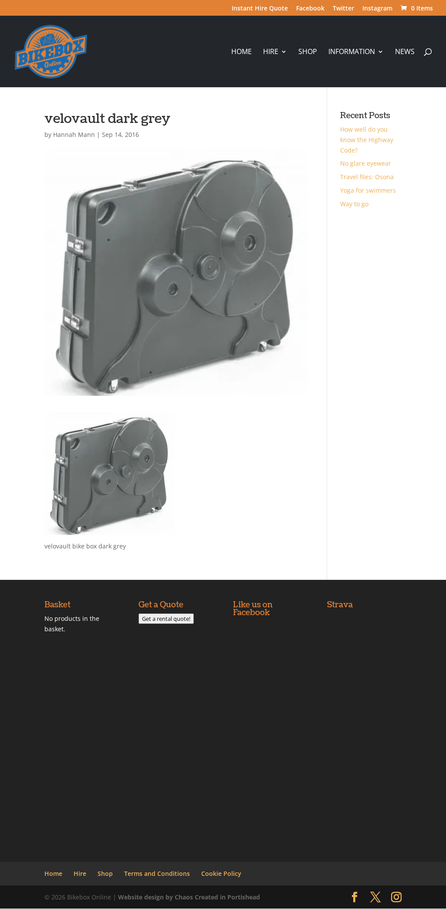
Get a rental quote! (166, 619)
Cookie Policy (221, 873)
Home (241, 52)
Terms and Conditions (157, 873)
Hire (270, 52)
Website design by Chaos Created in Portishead (189, 897)
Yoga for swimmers (368, 190)
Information (351, 52)
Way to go (354, 204)
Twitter (343, 8)
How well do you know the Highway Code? (366, 139)
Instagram (377, 8)
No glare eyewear (365, 163)
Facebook (310, 8)
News (405, 52)
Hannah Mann (74, 134)
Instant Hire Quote (260, 8)
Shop (307, 52)
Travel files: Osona (367, 177)
